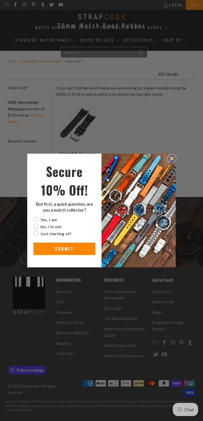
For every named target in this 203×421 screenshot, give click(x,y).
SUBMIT (64, 249)
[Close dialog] (172, 159)
